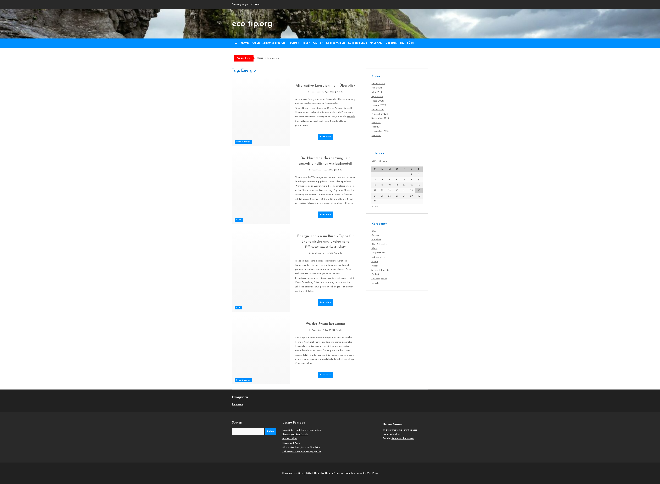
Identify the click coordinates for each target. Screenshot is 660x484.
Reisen (306, 43)
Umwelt (351, 116)
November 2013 (380, 131)
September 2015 (380, 118)
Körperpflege (357, 43)
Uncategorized (379, 278)
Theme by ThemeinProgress (328, 473)
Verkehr (375, 283)
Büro (410, 43)
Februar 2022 (378, 105)
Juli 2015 (376, 122)
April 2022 (377, 96)
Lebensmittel (395, 43)
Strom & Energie (273, 43)
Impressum (237, 404)
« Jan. (374, 206)
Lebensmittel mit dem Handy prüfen (301, 451)
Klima (238, 220)
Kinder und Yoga (291, 443)
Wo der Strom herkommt (325, 324)
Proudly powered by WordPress (361, 473)
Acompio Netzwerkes (403, 438)
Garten (318, 43)
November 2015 (380, 114)
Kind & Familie (335, 43)
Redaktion (315, 92)
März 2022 (377, 101)
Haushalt (376, 43)
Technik (293, 43)
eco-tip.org (252, 23)
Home (245, 43)
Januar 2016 (377, 109)
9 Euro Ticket (289, 438)
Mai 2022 (376, 92)
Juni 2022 (376, 88)
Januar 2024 (378, 83)
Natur (255, 43)
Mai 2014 (376, 127)
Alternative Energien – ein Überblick (325, 85)
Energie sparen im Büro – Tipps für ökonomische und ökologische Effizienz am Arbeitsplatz (325, 242)
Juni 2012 (376, 135)
